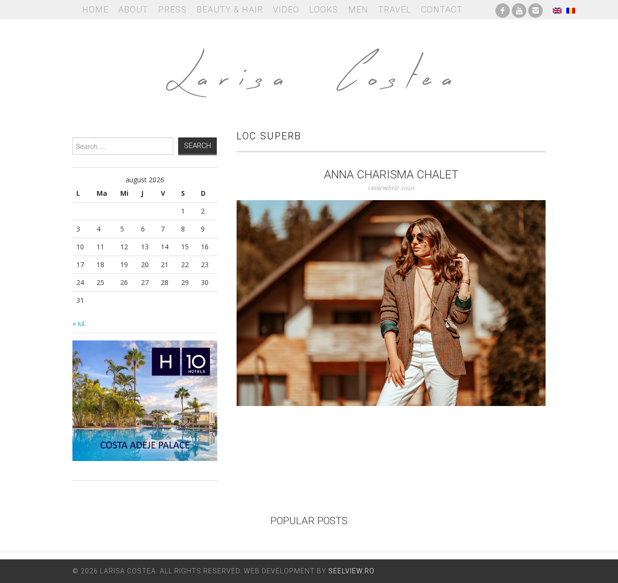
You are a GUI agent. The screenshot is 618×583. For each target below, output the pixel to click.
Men (358, 9)
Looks (323, 9)
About (133, 9)
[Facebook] (502, 9)
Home (95, 9)
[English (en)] (557, 9)
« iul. (79, 323)
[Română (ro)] (570, 9)
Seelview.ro (351, 571)
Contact (442, 9)
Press (172, 9)
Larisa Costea (309, 67)
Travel (394, 9)
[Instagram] (535, 9)
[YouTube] (519, 9)
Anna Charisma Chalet (391, 174)
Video (286, 9)
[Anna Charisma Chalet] (391, 303)
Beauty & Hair (230, 9)
